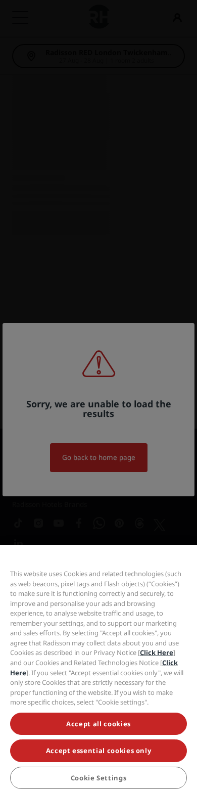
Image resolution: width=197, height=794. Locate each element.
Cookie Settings (99, 777)
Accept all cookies (98, 723)
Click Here (156, 652)
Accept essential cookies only (99, 750)
